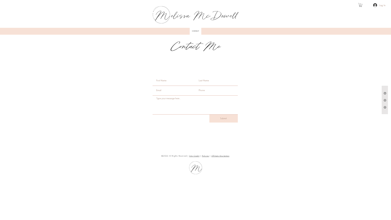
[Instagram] (385, 100)
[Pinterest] (385, 107)
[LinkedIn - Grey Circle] (385, 93)
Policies (205, 156)
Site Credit (194, 156)
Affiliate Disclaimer (220, 156)
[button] (360, 5)
